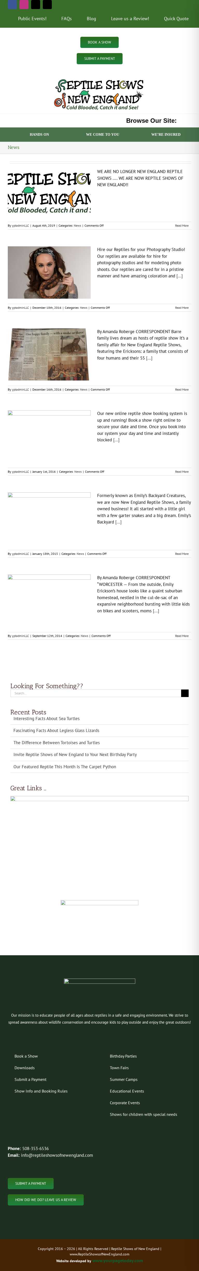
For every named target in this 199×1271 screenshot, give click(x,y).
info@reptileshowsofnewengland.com (57, 1155)
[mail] (35, 4)
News (77, 225)
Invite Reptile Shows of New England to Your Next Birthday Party (75, 754)
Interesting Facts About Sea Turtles (46, 718)
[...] (179, 276)
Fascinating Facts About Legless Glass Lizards (56, 730)
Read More (182, 225)
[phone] (47, 4)
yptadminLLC (20, 225)
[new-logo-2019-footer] (99, 980)
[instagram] (24, 4)
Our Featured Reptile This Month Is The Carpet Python (64, 767)
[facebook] (12, 4)
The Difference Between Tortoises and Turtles (56, 742)
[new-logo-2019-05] (99, 79)
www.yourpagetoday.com (117, 1260)
